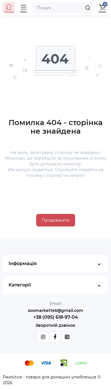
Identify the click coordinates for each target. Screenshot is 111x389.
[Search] (87, 7)
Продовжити (55, 220)
